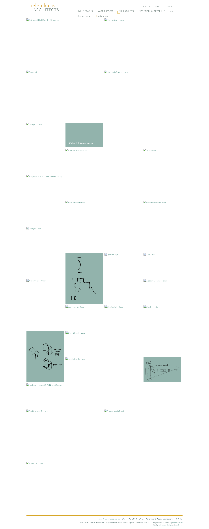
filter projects (83, 15)
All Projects (126, 10)
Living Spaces (85, 10)
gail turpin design (165, 525)
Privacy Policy (177, 522)
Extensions (103, 15)
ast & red (179, 525)
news (157, 6)
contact (169, 6)
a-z (171, 10)
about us (146, 6)
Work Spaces (105, 10)
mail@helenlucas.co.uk (109, 518)
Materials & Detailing (152, 10)
